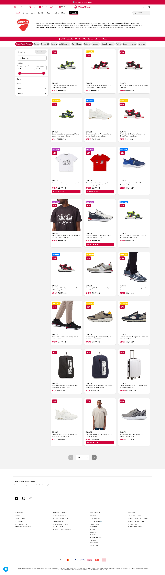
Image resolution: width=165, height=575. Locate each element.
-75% (88, 55)
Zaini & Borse (76, 44)
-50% (54, 52)
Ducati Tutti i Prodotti (24, 44)
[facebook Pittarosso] (16, 498)
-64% (88, 258)
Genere (20, 93)
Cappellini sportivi (107, 44)
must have (89, 101)
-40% (54, 206)
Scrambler (142, 44)
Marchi (19, 84)
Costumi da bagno (129, 44)
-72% (54, 104)
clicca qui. (46, 485)
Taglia (19, 79)
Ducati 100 (45, 44)
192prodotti (21, 52)
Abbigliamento (64, 44)
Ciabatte (87, 44)
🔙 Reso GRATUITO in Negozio (82, 2)
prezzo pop (90, 52)
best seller (56, 149)
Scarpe (36, 44)
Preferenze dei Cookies (135, 527)
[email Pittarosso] (31, 498)
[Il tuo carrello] (148, 7)
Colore (19, 88)
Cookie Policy (132, 524)
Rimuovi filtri (40, 52)
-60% (54, 153)
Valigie (118, 44)
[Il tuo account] (144, 7)
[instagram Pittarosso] (23, 498)
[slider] (19, 73)
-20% (122, 352)
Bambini (54, 44)
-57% (122, 307)
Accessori (95, 44)
